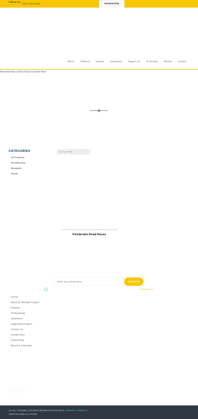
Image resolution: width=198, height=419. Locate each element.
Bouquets (16, 168)
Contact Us (17, 329)
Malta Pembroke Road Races (101, 229)
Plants (14, 173)
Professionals (18, 313)
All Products (17, 157)
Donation (66, 229)
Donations (79, 229)
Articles (168, 61)
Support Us (134, 61)
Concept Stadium (75, 410)
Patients (85, 61)
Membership (111, 3)
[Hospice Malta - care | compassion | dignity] (39, 46)
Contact (182, 61)
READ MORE (16, 382)
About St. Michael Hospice (25, 302)
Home (14, 297)
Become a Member (21, 345)
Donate (89, 193)
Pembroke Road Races (89, 234)
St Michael (151, 61)
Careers (100, 61)
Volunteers (116, 61)
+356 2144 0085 (30, 3)
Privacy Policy (146, 289)
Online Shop (23, 71)
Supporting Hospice (21, 324)
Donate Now (38, 71)
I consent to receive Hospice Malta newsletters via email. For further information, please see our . (101, 289)
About (71, 61)
